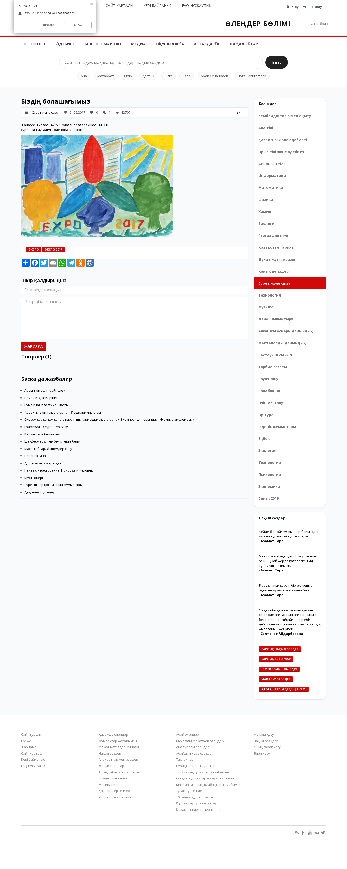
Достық (148, 75)
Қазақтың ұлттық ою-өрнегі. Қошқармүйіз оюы (62, 412)
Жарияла (33, 346)
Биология (267, 223)
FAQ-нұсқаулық (196, 5)
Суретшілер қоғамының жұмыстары (53, 484)
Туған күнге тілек (252, 75)
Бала (187, 75)
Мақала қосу (264, 734)
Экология (267, 450)
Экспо (34, 249)
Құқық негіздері (274, 271)
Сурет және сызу (45, 112)
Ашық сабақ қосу (267, 747)
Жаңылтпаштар (111, 765)
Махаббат (105, 75)
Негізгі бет (35, 43)
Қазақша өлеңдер (113, 734)
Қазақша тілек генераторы (198, 809)
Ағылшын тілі (271, 163)
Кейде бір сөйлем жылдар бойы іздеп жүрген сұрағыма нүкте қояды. (289, 534)
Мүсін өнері (33, 477)
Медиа (138, 43)
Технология (269, 295)
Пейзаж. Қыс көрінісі (40, 397)
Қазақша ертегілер (114, 790)
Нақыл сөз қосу (266, 741)
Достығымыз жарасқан (43, 463)
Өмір (128, 75)
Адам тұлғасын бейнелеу (44, 390)
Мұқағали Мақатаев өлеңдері (200, 741)
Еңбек (264, 438)
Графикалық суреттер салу (46, 426)
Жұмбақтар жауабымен (118, 741)
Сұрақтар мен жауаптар (195, 765)
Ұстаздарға (206, 43)
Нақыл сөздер (110, 753)
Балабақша (269, 390)
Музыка (265, 307)
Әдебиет (65, 43)
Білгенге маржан (103, 43)
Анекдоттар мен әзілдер (118, 759)
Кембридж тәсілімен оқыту (284, 115)
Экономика (269, 486)
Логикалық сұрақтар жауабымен (202, 772)
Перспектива (35, 455)
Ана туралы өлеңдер (193, 747)
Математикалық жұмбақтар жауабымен (208, 784)
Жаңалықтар (243, 43)
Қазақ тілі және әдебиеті (282, 139)
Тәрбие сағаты (272, 366)
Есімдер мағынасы (113, 778)
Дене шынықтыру (275, 319)
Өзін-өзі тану (270, 402)
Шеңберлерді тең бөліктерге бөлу (52, 441)
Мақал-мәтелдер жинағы (119, 747)
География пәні (273, 235)
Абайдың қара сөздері (194, 753)
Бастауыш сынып (275, 354)
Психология (269, 474)
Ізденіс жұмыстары (277, 426)
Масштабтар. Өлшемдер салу (48, 448)
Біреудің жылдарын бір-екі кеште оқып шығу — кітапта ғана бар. (286, 588)
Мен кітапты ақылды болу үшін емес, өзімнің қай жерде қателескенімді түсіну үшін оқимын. (289, 561)
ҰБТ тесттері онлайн (115, 797)
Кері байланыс (157, 5)
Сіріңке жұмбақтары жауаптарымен (205, 778)
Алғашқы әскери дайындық (285, 331)
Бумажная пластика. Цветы (46, 405)
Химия (264, 211)
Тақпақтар (184, 759)
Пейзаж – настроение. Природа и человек (58, 470)
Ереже (26, 741)
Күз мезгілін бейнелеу (42, 434)
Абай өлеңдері (188, 734)
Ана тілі (265, 127)
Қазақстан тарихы (276, 247)
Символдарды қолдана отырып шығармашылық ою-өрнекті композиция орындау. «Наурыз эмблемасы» (109, 419)
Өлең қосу (262, 753)
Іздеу (277, 62)
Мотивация (108, 784)
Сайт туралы (31, 734)
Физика (265, 199)
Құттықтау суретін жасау (196, 803)
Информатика (272, 175)
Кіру (295, 6)
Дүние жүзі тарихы (276, 259)
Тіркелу (315, 6)
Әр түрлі (266, 414)
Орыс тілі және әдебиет (281, 151)
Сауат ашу (268, 378)
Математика (270, 187)
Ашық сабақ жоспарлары (119, 772)
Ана (84, 75)
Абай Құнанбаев (214, 75)
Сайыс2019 (268, 498)
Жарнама (28, 747)
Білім (168, 75)
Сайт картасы (119, 5)
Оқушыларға (170, 43)
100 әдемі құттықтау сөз (195, 797)
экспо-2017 (53, 249)
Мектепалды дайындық (282, 343)
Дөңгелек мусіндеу (39, 492)
